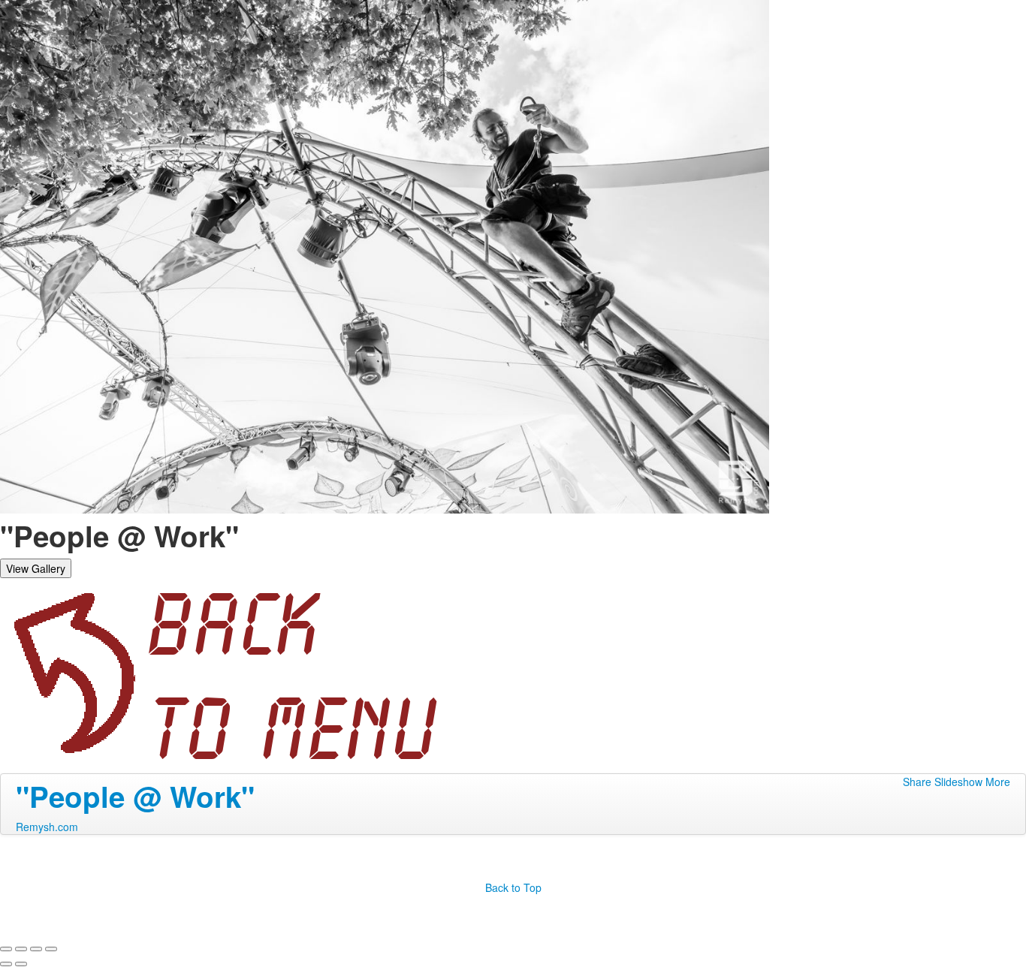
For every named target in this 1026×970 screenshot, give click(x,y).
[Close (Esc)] (6, 949)
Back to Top (513, 887)
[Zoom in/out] (51, 949)
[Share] (21, 949)
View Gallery (35, 568)
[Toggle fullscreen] (36, 949)
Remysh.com (47, 826)
